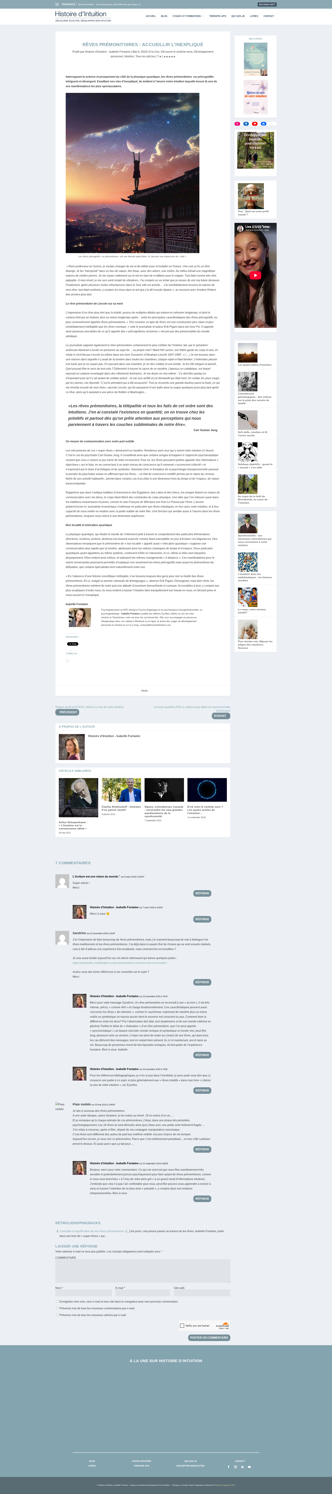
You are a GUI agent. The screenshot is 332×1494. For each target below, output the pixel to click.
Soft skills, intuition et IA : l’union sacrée (166, 1431)
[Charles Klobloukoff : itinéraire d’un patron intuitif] (121, 790)
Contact (269, 16)
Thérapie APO (217, 16)
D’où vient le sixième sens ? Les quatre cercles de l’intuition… (205, 809)
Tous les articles (145, 56)
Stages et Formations (187, 16)
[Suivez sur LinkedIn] (242, 1467)
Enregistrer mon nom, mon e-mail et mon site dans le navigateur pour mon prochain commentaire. (118, 1301)
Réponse (202, 893)
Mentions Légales (222, 1485)
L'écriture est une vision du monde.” (96, 876)
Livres (254, 16)
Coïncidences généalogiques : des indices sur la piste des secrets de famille (166, 1406)
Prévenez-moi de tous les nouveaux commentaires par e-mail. (97, 1308)
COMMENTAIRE (65, 1257)
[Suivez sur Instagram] (235, 1467)
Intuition (129, 56)
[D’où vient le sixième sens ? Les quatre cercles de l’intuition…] (207, 790)
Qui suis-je (238, 16)
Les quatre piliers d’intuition (254, 364)
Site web (179, 1287)
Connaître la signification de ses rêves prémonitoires (91, 1231)
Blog (164, 16)
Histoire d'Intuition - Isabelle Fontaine (107, 51)
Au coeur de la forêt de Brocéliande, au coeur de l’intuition (253, 499)
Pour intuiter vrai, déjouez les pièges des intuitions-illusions (255, 644)
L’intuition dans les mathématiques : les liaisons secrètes (255, 577)
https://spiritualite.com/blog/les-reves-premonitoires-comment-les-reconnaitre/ (120, 962)
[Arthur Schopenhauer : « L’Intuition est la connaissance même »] (78, 797)
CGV (233, 1485)
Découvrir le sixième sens (176, 51)
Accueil (151, 16)
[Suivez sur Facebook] (228, 1467)
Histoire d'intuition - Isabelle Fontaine (114, 1163)
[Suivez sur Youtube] (249, 1467)
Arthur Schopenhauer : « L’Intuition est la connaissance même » (73, 825)
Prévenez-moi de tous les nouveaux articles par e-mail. (93, 1315)
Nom (59, 1287)
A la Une (154, 51)
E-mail (120, 1287)
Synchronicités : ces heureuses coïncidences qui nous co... (110, 4)
